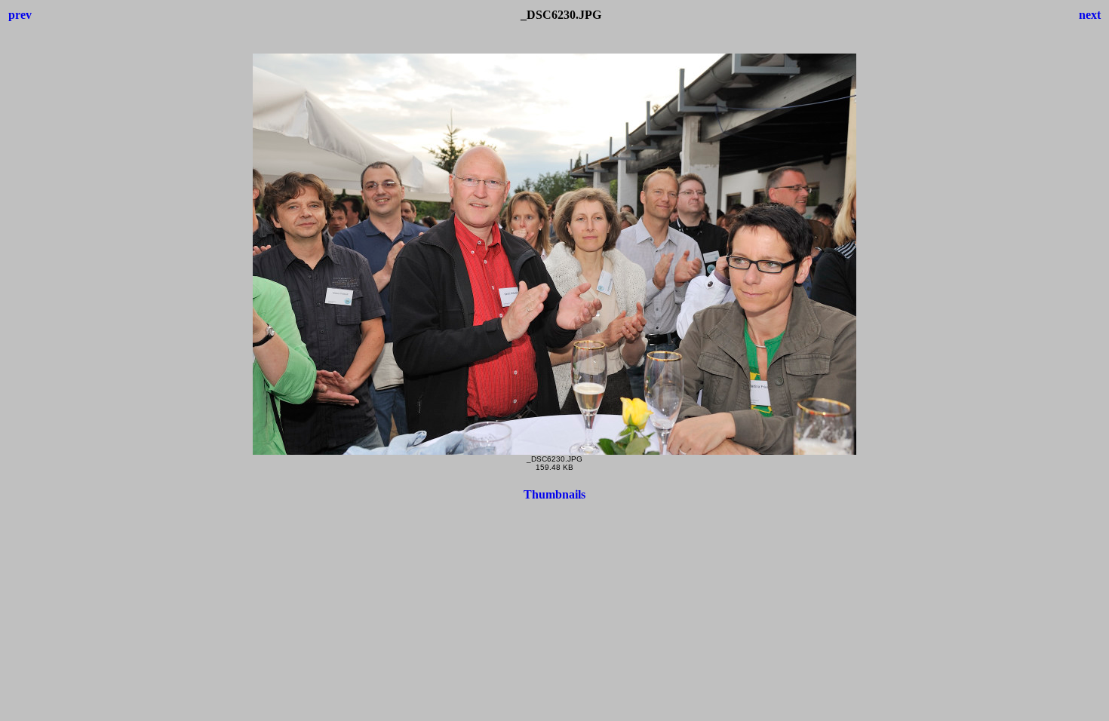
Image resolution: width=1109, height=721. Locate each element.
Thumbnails (554, 494)
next (1090, 14)
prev (20, 14)
